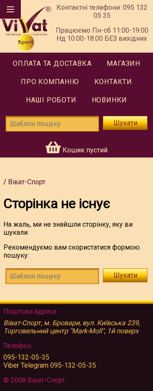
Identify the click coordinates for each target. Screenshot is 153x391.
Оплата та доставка (52, 63)
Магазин (123, 63)
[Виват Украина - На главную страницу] (25, 26)
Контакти (113, 82)
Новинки (110, 100)
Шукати (125, 123)
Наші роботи (51, 100)
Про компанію (50, 82)
